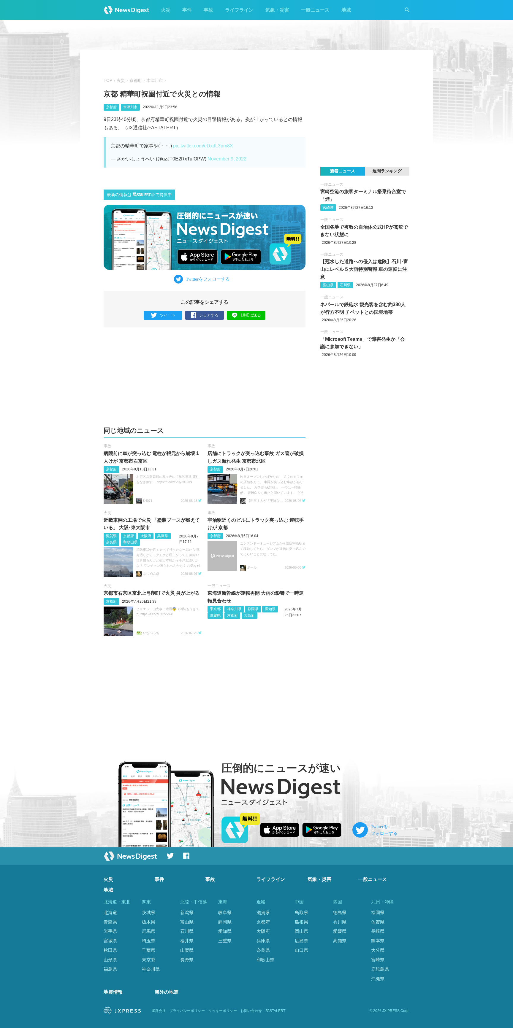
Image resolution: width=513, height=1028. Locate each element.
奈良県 (111, 542)
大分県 (377, 950)
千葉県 (148, 950)
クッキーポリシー (222, 1011)
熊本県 (377, 940)
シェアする (208, 315)
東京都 (215, 609)
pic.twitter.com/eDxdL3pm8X (203, 145)
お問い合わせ (251, 1011)
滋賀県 (111, 536)
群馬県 (148, 931)
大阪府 (145, 536)
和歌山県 (130, 542)
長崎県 (377, 931)
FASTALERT (275, 1011)
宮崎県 (328, 208)
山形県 (110, 959)
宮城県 (110, 940)
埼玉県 (148, 940)
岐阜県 (225, 912)
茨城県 (148, 912)
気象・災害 (277, 9)
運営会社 (158, 1011)
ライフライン (239, 9)
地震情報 (113, 991)
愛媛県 (339, 931)
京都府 (135, 80)
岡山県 (301, 931)
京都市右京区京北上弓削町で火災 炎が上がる (152, 593)
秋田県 (110, 950)
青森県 (110, 921)
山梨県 (187, 950)
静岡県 (253, 609)
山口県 (301, 950)
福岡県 (377, 912)
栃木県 (148, 921)
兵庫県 (162, 536)
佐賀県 (377, 921)
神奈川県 (234, 609)
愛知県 (270, 609)
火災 (165, 9)
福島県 (110, 969)
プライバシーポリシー (187, 1011)
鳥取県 (301, 912)
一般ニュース (315, 9)
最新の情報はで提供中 (139, 194)
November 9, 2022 (227, 158)
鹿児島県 (380, 969)
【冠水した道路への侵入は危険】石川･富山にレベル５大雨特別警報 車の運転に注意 (364, 269)
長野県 (187, 959)
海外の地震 (166, 991)
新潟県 (187, 912)
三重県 (225, 940)
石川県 (345, 285)
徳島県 (339, 912)
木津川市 (154, 80)
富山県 (328, 285)
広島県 (301, 940)
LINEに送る (251, 315)
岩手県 (110, 931)
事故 (208, 9)
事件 (187, 9)
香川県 (339, 921)
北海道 (110, 912)
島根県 (301, 921)
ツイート (167, 315)
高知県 (339, 940)
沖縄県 (377, 978)
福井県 (187, 940)
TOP (108, 80)
